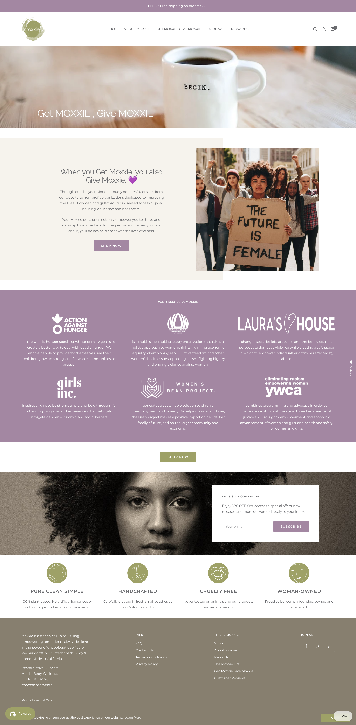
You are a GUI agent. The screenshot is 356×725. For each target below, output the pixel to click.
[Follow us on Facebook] (306, 646)
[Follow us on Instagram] (317, 646)
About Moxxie (225, 650)
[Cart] (332, 29)
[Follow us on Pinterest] (329, 646)
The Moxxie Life (227, 664)
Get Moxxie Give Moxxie (233, 671)
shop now (111, 246)
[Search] (315, 29)
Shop (218, 643)
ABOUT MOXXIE (137, 29)
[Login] (324, 29)
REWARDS (240, 29)
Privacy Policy (147, 664)
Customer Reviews (229, 678)
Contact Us (145, 650)
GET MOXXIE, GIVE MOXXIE (179, 29)
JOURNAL (216, 29)
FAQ (139, 643)
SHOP (112, 29)
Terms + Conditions (151, 657)
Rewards (221, 657)
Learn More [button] (132, 717)
